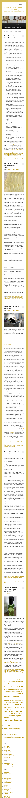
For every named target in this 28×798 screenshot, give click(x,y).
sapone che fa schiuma (18, 156)
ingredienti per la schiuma (8, 444)
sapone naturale (7, 747)
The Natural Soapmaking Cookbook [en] (12, 729)
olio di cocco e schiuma (18, 444)
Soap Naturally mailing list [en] (10, 766)
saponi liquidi (6, 715)
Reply (23, 674)
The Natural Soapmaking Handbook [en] (12, 728)
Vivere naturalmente (8, 770)
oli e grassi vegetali (14, 577)
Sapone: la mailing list (8, 762)
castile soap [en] (7, 757)
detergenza (6, 155)
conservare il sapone (8, 781)
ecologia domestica (7, 751)
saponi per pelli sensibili (18, 581)
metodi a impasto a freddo (18, 298)
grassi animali (6, 789)
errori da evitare (15, 684)
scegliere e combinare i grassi (9, 672)
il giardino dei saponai (8, 792)
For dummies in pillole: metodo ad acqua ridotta (11, 165)
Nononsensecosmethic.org (9, 144)
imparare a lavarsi (17, 155)
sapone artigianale (10, 709)
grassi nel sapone (17, 671)
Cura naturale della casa (8, 740)
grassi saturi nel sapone (10, 686)
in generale (6, 793)
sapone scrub (14, 713)
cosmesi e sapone (7, 782)
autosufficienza (13, 679)
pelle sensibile (10, 156)
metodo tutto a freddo (10, 700)
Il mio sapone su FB (8, 763)
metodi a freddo (10, 298)
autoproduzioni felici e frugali (10, 744)
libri (14, 691)
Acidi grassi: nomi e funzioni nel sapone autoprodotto (10, 590)
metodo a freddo (7, 297)
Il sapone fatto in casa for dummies (16, 210)
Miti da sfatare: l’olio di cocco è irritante (11, 453)
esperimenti (6, 785)
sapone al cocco (12, 580)
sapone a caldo (15, 707)
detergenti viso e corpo (17, 154)
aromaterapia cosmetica (8, 753)
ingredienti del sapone (8, 442)
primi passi (7, 702)
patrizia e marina (7, 750)
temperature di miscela (16, 717)
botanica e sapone (7, 778)
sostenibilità (6, 717)
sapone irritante (11, 581)
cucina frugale (6, 746)
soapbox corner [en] (8, 754)
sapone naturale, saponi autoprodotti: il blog (11, 24)
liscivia (16, 691)
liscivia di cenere (20, 691)
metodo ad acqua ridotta (8, 299)
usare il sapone (14, 158)
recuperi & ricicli (12, 704)
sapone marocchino (7, 713)
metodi (5, 693)
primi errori (21, 700)
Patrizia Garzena (16, 39)
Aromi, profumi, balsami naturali (10, 734)
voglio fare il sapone (17, 674)
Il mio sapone (6, 772)
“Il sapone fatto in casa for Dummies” (17, 149)
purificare (13, 702)
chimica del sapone (10, 152)
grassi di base (8, 577)
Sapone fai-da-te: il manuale (9, 727)
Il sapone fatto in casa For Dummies (14, 643)
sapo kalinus (6, 749)
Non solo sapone (7, 153)
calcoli (18, 679)
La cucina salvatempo (8, 736)
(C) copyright (19, 27)
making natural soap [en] (9, 755)
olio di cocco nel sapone (19, 578)
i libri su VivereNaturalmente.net (9, 27)
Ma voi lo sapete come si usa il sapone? (11, 37)
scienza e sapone (10, 674)
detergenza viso (11, 155)
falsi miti (5, 786)
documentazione (13, 681)
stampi (11, 717)
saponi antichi (19, 713)
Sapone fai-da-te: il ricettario (9, 725)
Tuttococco (10, 549)
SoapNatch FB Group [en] (9, 764)
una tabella (12, 432)
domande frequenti (18, 441)
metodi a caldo (8, 693)
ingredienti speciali (8, 691)
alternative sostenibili (7, 679)
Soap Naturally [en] (7, 773)
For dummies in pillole (19, 152)
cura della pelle (9, 154)
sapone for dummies (14, 153)
